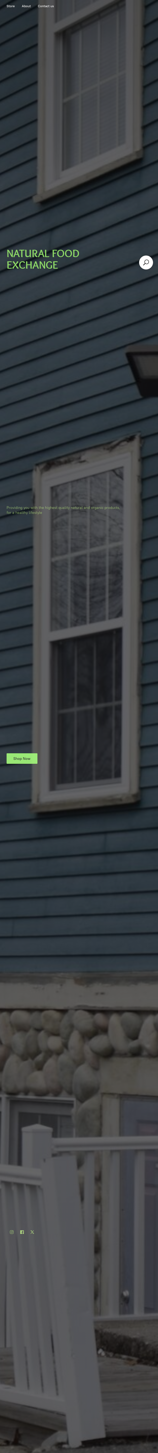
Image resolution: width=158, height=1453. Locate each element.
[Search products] (146, 262)
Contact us (46, 6)
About (26, 6)
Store (11, 6)
